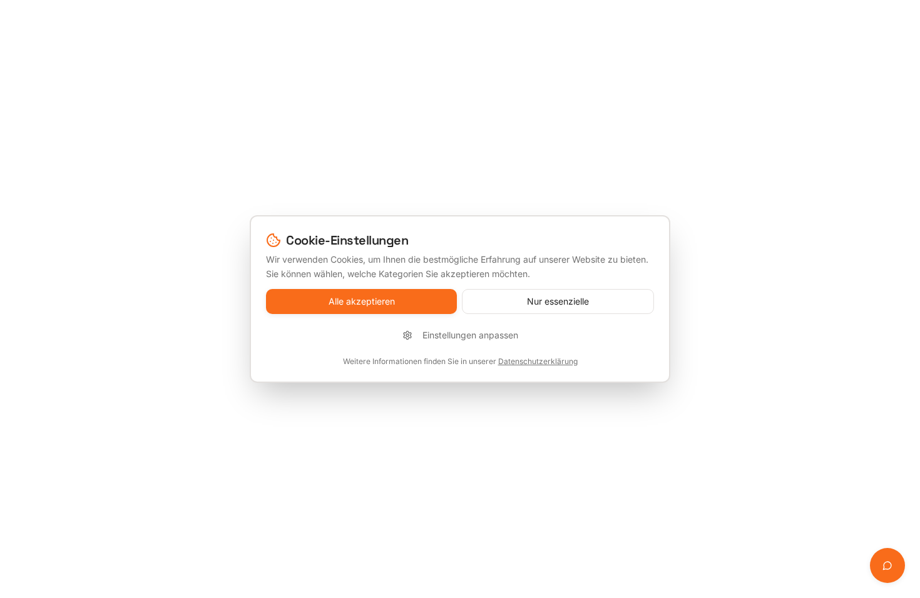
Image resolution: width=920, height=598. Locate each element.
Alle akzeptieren (362, 301)
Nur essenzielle (558, 301)
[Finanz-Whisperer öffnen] (887, 565)
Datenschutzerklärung (538, 361)
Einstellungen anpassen (470, 335)
